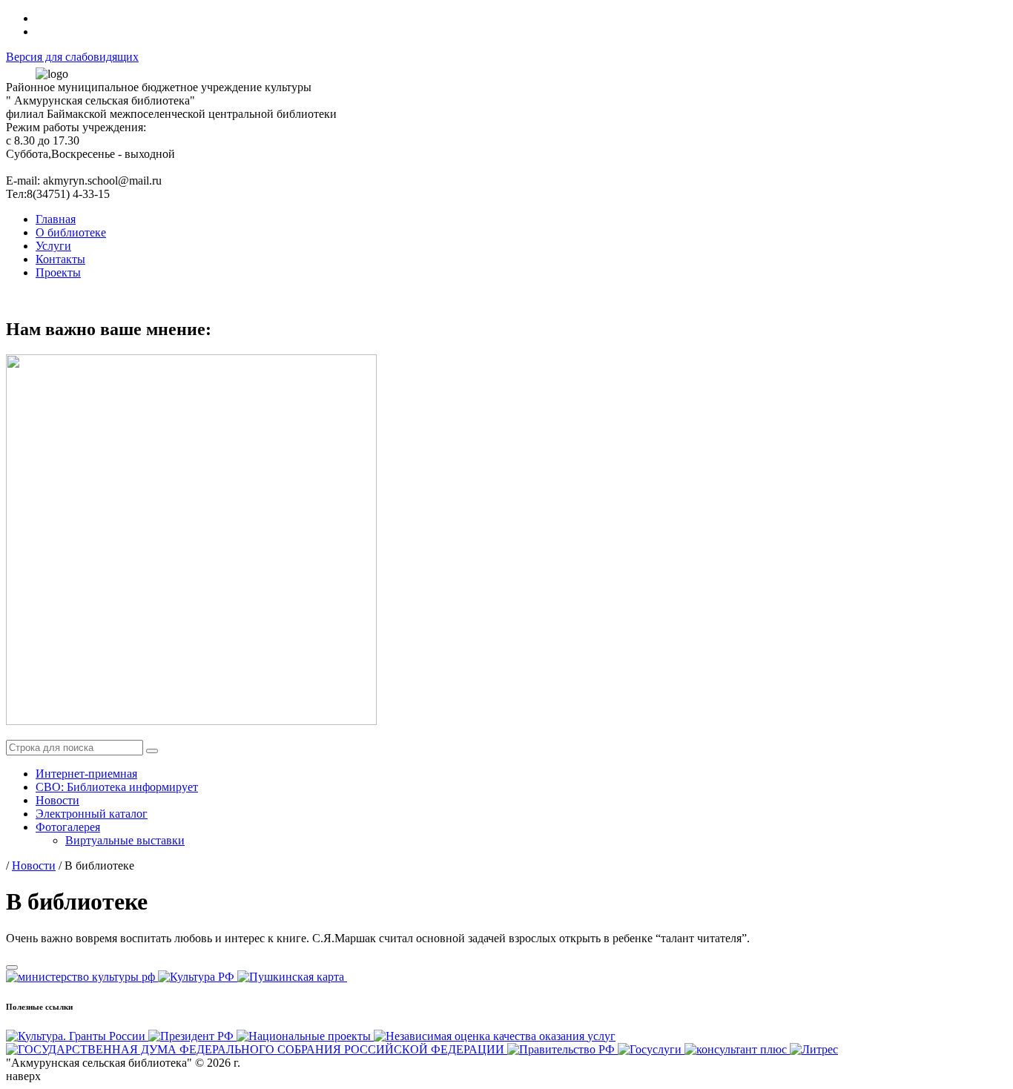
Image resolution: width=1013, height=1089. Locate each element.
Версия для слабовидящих (72, 56)
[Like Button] (12, 967)
